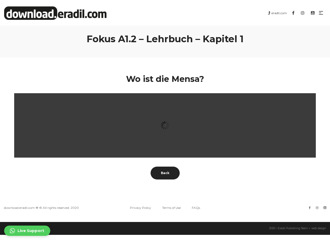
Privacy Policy (140, 208)
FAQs (196, 208)
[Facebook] (310, 208)
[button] (27, 231)
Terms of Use (171, 208)
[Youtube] (325, 208)
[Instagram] (317, 208)
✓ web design (317, 228)
